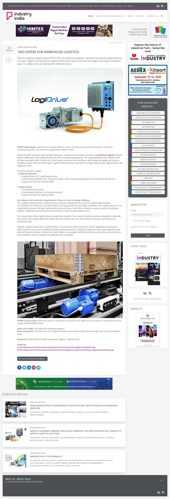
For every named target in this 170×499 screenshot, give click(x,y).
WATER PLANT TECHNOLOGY (148, 192)
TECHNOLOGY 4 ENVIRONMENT (148, 187)
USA (125, 6)
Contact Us (152, 16)
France (75, 6)
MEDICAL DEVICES (148, 159)
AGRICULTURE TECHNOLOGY (148, 117)
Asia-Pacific (25, 6)
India (86, 6)
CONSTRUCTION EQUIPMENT (148, 136)
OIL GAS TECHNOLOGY (148, 169)
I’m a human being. (142, 220)
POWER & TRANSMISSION (148, 173)
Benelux (42, 6)
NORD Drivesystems (27, 47)
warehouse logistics (106, 155)
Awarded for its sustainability (46, 456)
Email (133, 210)
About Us (10, 479)
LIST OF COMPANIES (14, 484)
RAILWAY (148, 178)
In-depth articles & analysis (110, 16)
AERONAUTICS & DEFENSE (148, 113)
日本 (90, 6)
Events (140, 16)
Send (148, 235)
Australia (34, 6)
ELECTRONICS (148, 145)
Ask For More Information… (33, 358)
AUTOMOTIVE (148, 127)
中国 (53, 6)
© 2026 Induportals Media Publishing (24, 481)
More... (130, 6)
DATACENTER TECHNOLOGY (148, 141)
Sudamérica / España (108, 6)
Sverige (120, 6)
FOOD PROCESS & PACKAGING (148, 150)
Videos (131, 16)
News (90, 16)
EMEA (69, 6)
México (96, 6)
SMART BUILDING (148, 183)
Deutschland (61, 6)
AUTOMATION (148, 122)
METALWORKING (148, 164)
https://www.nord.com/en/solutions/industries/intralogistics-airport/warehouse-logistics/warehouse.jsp (65, 350)
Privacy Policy (24, 479)
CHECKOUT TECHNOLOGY (148, 131)
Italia (81, 6)
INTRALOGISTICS (148, 155)
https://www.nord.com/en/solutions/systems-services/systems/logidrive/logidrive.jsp (56, 347)
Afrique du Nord (14, 6)
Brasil (48, 6)
